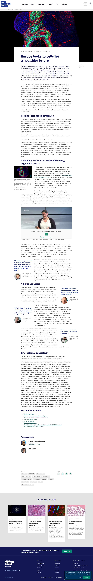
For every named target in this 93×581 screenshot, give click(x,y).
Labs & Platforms (40, 563)
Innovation (41, 4)
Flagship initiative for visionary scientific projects (36, 417)
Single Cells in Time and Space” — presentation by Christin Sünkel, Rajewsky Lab (43, 424)
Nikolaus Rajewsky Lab (29, 421)
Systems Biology (40, 473)
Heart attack (33, 482)
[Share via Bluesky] (62, 473)
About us (64, 4)
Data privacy (43, 577)
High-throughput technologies (40, 479)
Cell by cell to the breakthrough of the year (33, 426)
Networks (39, 572)
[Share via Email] (70, 473)
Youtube (57, 572)
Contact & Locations (79, 561)
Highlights (39, 570)
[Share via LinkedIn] (58, 473)
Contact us (75, 563)
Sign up (66, 551)
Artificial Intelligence (26, 479)
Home (9, 9)
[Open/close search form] (90, 4)
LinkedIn (57, 565)
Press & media (19, 9)
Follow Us (58, 561)
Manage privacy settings (46, 237)
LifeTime (24, 473)
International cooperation (27, 484)
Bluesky (57, 570)
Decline (80, 577)
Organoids (51, 479)
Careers (33, 4)
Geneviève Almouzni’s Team (30, 423)
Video (40, 482)
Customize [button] (67, 577)
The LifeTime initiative (29, 414)
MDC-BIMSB (31, 473)
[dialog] (78, 575)
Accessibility (50, 577)
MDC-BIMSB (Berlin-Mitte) (79, 567)
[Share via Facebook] (66, 473)
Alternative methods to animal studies (40, 476)
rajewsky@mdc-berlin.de (34, 444)
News (57, 4)
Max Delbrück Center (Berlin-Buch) (80, 565)
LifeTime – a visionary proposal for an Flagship (35, 416)
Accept (86, 577)
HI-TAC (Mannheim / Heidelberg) (80, 570)
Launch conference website (30, 419)
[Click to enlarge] (23, 172)
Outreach (50, 4)
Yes (46, 234)
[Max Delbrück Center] (5, 6)
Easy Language (58, 577)
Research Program (41, 565)
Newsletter (57, 563)
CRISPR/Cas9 (25, 482)
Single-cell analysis (26, 476)
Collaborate (39, 567)
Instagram (57, 567)
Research (25, 4)
